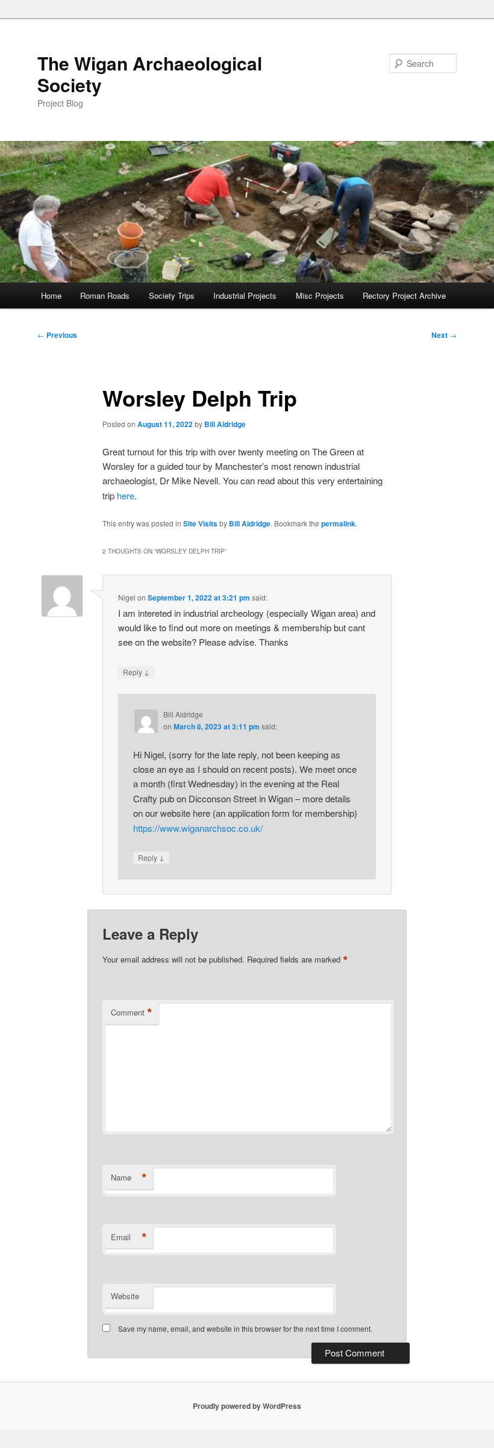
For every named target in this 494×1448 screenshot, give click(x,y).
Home (51, 295)
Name (129, 1177)
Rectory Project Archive (404, 295)
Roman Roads (105, 295)
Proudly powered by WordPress (247, 1405)
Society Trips (172, 295)
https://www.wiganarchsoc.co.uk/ (198, 828)
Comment (131, 1012)
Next (444, 334)
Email (129, 1237)
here (125, 495)
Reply (136, 671)
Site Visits (200, 523)
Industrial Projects (245, 295)
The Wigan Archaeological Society (149, 74)
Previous (57, 334)
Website (125, 1296)
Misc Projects (320, 295)
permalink (338, 523)
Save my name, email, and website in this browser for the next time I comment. (245, 1328)
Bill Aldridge (225, 424)
